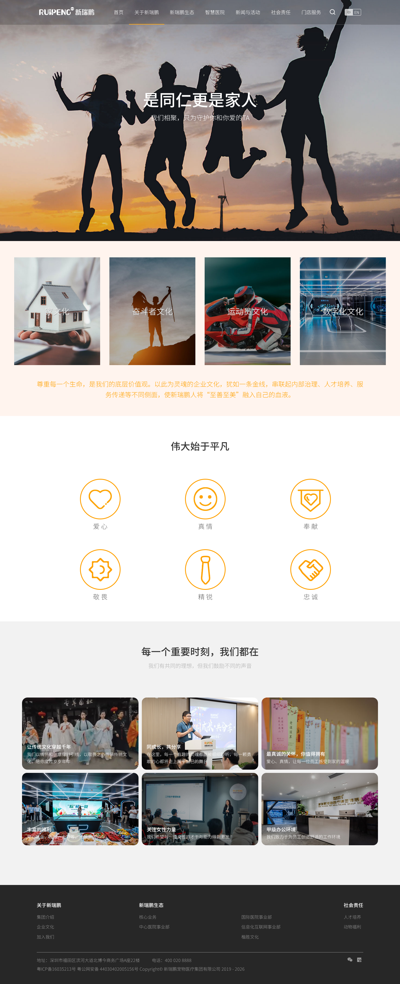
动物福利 (352, 926)
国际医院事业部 (256, 917)
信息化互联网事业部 (261, 926)
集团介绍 (45, 917)
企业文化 (45, 926)
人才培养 (352, 917)
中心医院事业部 (154, 926)
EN (356, 12)
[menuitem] (118, 12)
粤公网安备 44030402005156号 (108, 969)
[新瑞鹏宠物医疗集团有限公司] (69, 11)
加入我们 (45, 936)
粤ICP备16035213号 (56, 969)
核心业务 (147, 917)
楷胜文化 (250, 936)
